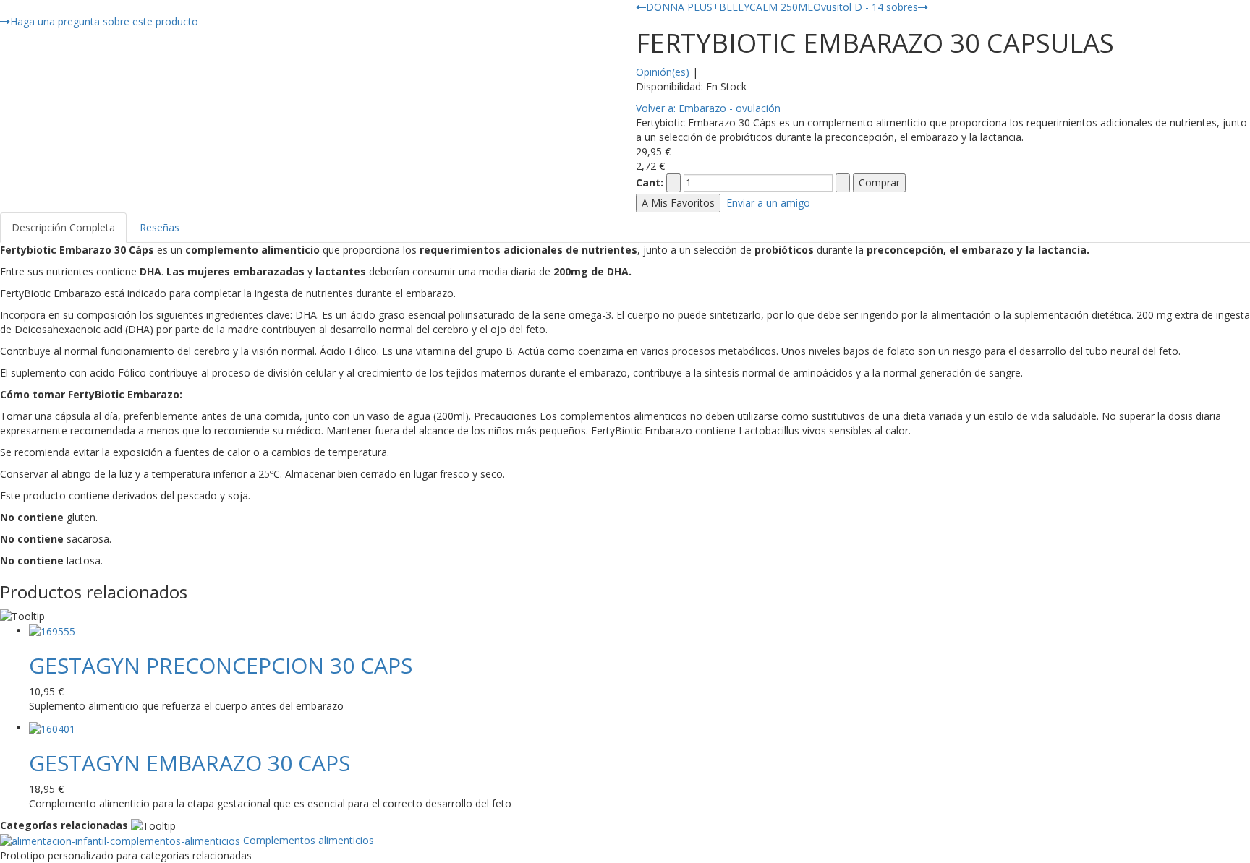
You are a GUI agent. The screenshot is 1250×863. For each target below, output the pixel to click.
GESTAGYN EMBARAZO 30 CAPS (189, 763)
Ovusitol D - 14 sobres (865, 7)
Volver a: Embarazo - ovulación (708, 108)
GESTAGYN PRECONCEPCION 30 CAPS (220, 665)
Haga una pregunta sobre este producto (104, 21)
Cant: (649, 182)
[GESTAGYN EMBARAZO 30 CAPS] (52, 727)
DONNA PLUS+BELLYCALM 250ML (729, 7)
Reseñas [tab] (159, 227)
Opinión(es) (662, 72)
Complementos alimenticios (307, 840)
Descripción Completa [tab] (63, 227)
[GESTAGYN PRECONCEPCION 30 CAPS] (52, 630)
